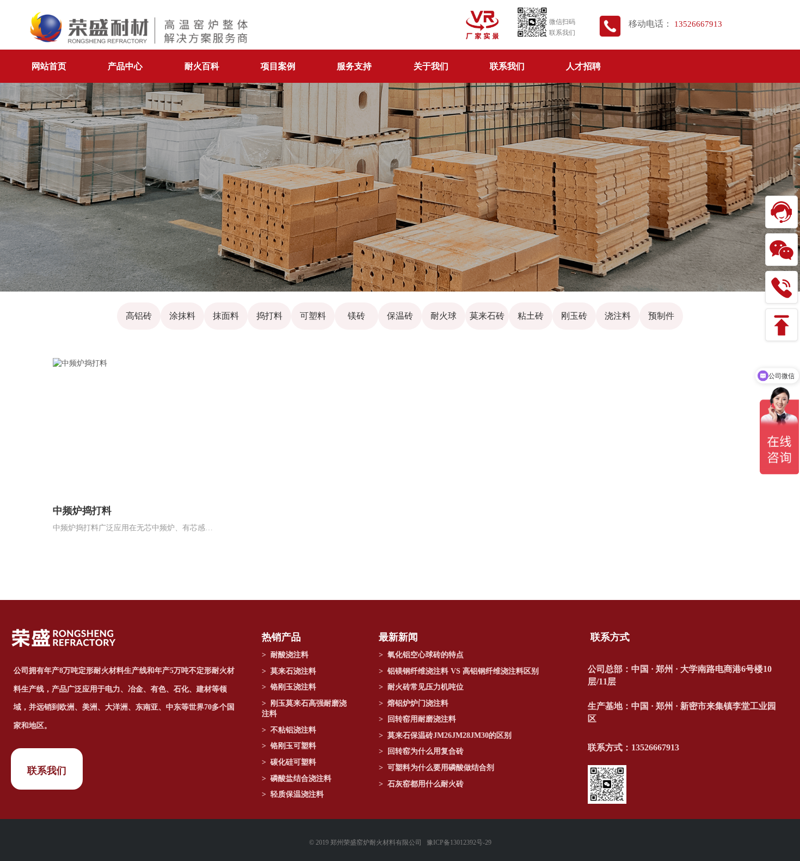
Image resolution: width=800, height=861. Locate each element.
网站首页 (49, 66)
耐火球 (443, 315)
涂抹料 (182, 315)
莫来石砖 (487, 315)
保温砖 (400, 315)
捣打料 (269, 315)
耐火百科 (201, 66)
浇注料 (618, 315)
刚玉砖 (574, 315)
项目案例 (278, 66)
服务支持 (354, 66)
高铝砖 (139, 315)
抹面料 (226, 315)
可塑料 (313, 315)
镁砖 (356, 315)
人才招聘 (583, 66)
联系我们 (507, 66)
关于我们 (431, 66)
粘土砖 (531, 315)
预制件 (661, 315)
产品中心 (125, 66)
